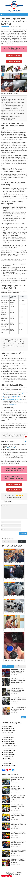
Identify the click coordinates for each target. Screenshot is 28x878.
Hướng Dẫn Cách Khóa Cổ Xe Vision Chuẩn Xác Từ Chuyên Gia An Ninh (18, 671)
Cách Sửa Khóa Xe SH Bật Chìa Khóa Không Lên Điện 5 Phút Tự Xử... (18, 699)
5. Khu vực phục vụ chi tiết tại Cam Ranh (11, 116)
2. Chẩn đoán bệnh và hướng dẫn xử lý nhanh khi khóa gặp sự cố (13, 103)
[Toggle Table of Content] (24, 97)
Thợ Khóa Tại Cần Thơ (8, 735)
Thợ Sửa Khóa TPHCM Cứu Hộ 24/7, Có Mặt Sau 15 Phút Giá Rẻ (18, 709)
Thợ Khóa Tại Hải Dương (9, 750)
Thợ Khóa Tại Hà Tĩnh (8, 763)
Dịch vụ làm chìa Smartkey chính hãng (11, 396)
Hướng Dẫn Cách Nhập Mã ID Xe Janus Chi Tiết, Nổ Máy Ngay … (18, 815)
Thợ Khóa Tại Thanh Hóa (9, 754)
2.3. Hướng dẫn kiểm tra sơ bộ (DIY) (11, 108)
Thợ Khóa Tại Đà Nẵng (8, 732)
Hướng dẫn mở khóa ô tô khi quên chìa (12, 399)
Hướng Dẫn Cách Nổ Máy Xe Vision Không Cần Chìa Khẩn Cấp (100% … (18, 833)
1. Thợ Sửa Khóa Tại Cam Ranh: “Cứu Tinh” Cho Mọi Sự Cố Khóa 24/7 (13, 100)
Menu (4, 15)
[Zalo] (26, 441)
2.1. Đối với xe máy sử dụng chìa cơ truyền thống (13, 105)
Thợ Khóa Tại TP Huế (8, 759)
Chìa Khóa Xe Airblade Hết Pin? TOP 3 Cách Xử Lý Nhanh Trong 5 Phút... (18, 680)
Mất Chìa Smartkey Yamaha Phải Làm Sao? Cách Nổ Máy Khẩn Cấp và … (18, 824)
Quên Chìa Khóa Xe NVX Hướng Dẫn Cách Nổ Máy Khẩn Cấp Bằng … (17, 806)
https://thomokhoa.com (12, 447)
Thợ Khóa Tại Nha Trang (9, 743)
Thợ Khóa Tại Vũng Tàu (8, 748)
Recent (20, 666)
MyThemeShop (16, 874)
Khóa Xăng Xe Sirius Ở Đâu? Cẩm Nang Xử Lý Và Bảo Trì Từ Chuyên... (17, 690)
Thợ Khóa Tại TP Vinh (8, 761)
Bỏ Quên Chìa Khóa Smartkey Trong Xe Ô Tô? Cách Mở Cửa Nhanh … (18, 788)
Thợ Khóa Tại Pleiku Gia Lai (9, 765)
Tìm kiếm (22, 541)
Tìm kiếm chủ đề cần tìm (8, 539)
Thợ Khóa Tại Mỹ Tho (8, 756)
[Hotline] (26, 437)
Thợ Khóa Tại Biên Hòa (8, 741)
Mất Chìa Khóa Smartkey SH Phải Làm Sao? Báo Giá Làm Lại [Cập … (18, 851)
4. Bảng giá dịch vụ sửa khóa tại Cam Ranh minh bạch (13, 114)
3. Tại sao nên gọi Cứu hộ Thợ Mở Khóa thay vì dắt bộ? (13, 111)
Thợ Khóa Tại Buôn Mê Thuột (10, 746)
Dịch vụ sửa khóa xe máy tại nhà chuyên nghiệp (14, 393)
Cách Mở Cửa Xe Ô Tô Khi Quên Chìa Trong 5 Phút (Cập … (17, 779)
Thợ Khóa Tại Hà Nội (8, 726)
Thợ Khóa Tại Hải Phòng (9, 730)
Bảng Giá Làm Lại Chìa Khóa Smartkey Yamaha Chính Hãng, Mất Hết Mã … (18, 797)
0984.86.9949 (7, 876)
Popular (8, 666)
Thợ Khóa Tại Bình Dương (9, 739)
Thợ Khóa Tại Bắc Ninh (8, 737)
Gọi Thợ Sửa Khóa (4, 26)
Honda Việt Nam (12, 404)
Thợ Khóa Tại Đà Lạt (8, 752)
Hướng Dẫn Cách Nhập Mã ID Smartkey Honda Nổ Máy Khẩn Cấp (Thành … (18, 842)
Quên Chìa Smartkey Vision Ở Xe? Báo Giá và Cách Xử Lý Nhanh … (18, 861)
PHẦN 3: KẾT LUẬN (8, 119)
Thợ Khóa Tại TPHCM (8, 728)
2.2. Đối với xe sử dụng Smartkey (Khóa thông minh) (14, 107)
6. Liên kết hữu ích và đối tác (8, 118)
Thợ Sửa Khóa (9, 872)
